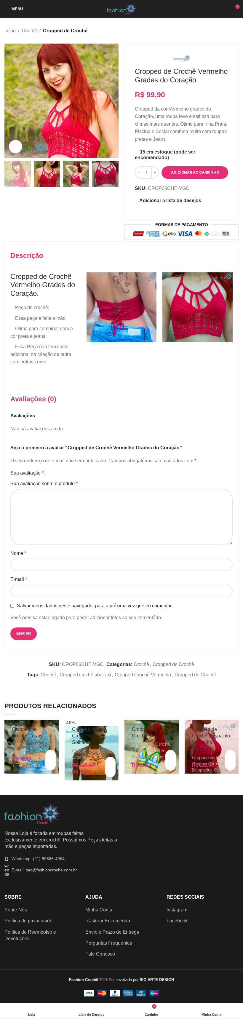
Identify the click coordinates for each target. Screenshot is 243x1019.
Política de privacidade (28, 920)
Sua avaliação (27, 473)
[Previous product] (220, 31)
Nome (18, 553)
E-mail (18, 579)
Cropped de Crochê (65, 30)
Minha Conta (98, 909)
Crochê (29, 30)
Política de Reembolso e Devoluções (30, 935)
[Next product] (235, 31)
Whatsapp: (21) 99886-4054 (38, 858)
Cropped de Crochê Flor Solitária (84, 736)
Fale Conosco (100, 953)
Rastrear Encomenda (107, 920)
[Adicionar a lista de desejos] (50, 765)
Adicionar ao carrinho (195, 172)
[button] (50, 755)
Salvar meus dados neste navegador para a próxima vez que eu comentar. (94, 605)
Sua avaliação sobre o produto (44, 483)
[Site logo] (121, 8)
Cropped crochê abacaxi (85, 674)
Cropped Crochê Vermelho (143, 674)
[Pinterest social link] (184, 210)
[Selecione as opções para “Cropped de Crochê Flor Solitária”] (110, 762)
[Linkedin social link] (128, 684)
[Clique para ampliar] (15, 146)
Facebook (177, 920)
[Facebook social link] (107, 684)
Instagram (177, 909)
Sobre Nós (15, 909)
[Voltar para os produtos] (227, 31)
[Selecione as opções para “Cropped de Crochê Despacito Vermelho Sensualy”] (230, 755)
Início (10, 30)
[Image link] (32, 813)
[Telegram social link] (135, 684)
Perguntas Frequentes (108, 942)
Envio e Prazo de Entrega (112, 932)
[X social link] (114, 684)
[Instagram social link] (176, 210)
